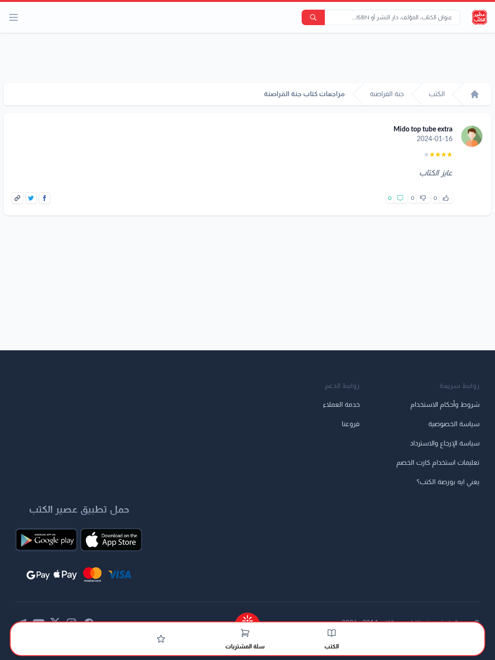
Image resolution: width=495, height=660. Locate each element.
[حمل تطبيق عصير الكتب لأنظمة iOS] (111, 539)
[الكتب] (331, 633)
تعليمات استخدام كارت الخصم (438, 462)
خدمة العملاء (341, 405)
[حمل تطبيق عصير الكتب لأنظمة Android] (46, 539)
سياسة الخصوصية (454, 424)
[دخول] (161, 638)
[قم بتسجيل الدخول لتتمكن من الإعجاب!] (445, 198)
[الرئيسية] (475, 94)
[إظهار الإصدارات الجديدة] (247, 617)
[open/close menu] (13, 17)
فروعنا (351, 424)
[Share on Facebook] (44, 198)
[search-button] (313, 17)
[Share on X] (31, 198)
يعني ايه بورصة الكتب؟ (448, 482)
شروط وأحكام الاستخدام (445, 405)
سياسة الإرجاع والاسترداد (445, 443)
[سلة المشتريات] (245, 633)
